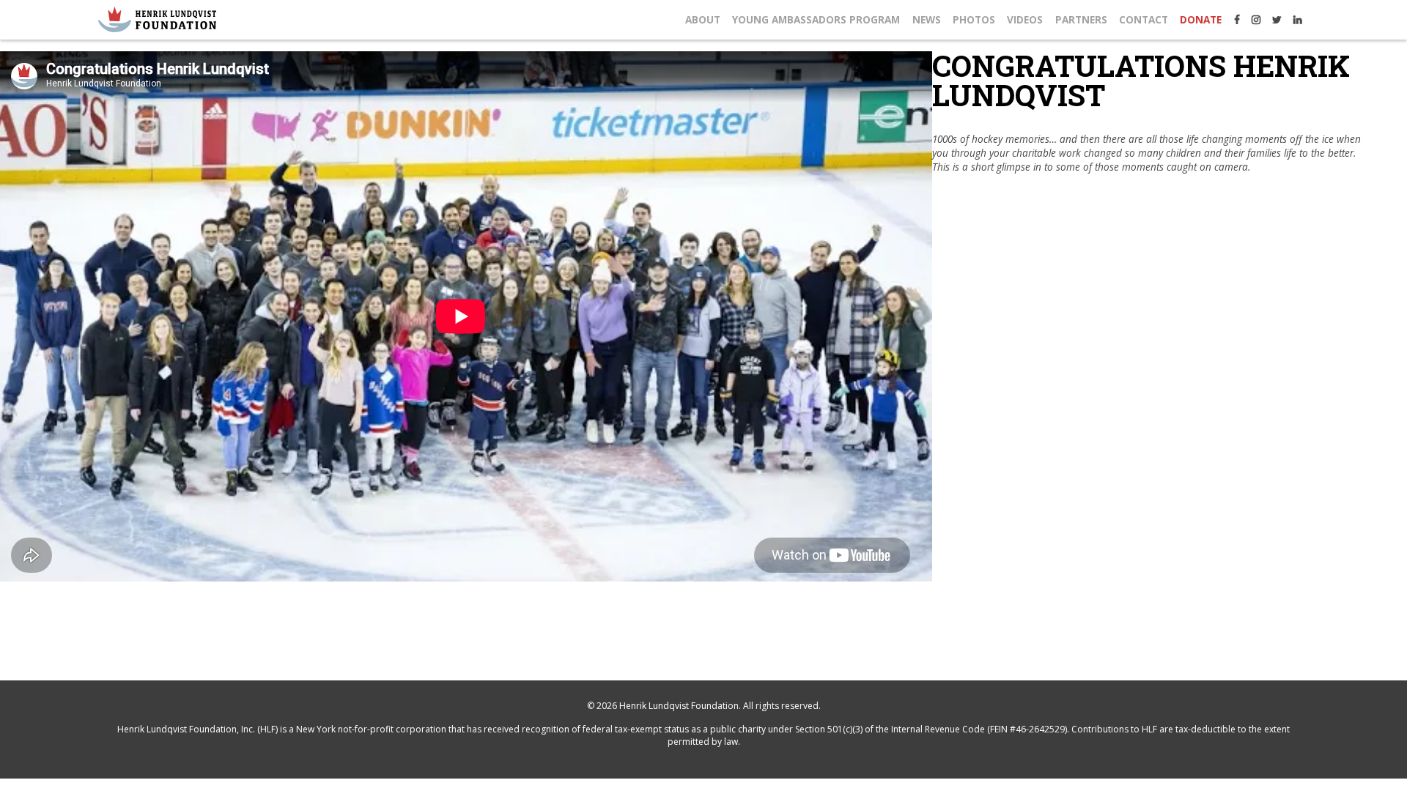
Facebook (1237, 19)
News (926, 19)
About (702, 19)
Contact (1143, 19)
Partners (1081, 19)
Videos (1025, 19)
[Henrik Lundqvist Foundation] (157, 19)
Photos (974, 19)
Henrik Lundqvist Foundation (679, 705)
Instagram (1256, 19)
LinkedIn (1297, 19)
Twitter (1277, 19)
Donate (1201, 19)
